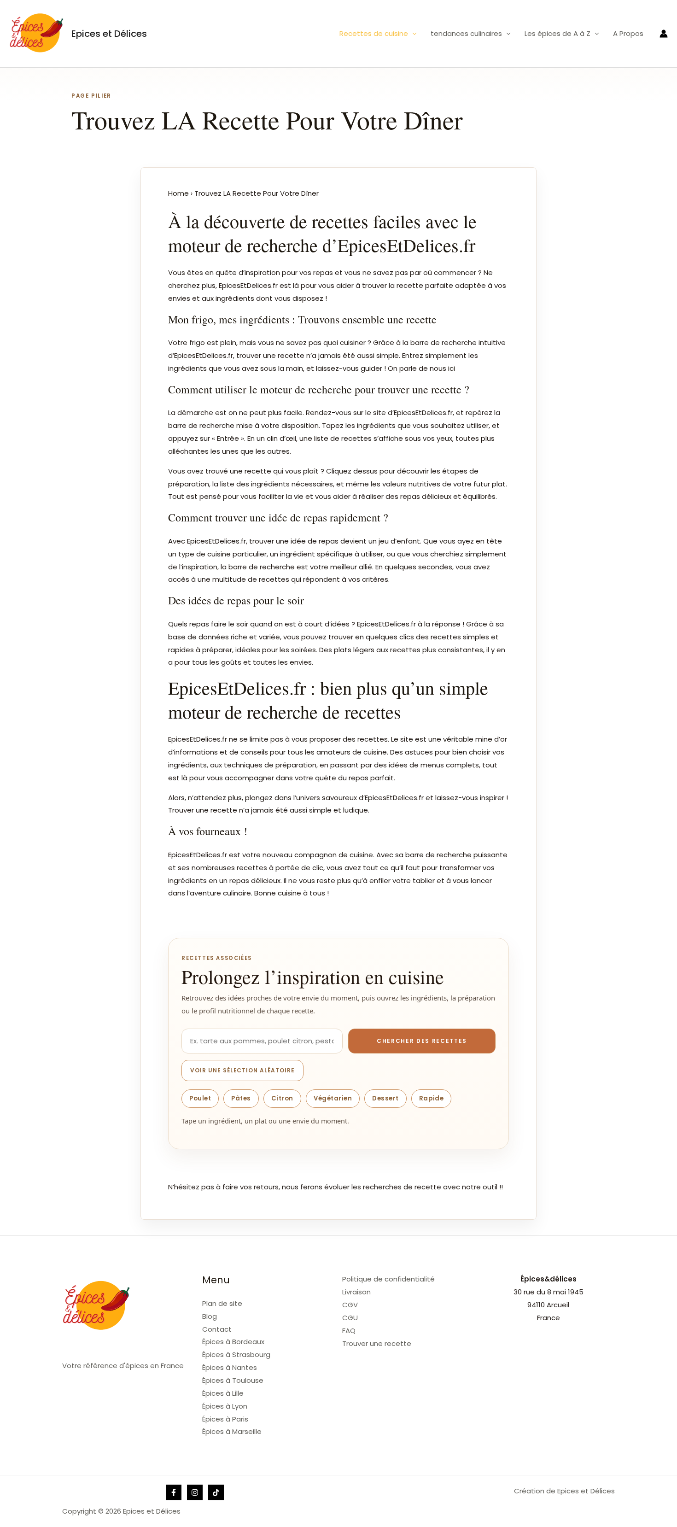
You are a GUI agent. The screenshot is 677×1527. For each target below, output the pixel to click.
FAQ (349, 1330)
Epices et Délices (109, 33)
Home (178, 193)
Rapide (431, 1098)
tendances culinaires (466, 33)
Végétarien (333, 1098)
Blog (209, 1316)
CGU (350, 1317)
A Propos (628, 33)
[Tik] (216, 1492)
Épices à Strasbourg (236, 1354)
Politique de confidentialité (388, 1279)
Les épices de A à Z (557, 33)
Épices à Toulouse (232, 1380)
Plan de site (222, 1303)
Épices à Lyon (224, 1406)
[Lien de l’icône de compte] (663, 33)
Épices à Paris (225, 1419)
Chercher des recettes (422, 1041)
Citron (282, 1098)
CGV (350, 1305)
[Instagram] (195, 1492)
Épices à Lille (223, 1393)
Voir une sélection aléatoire (242, 1070)
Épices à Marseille (232, 1431)
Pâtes (241, 1098)
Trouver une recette (376, 1343)
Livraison (356, 1292)
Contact (217, 1329)
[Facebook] (173, 1492)
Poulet (200, 1098)
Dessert (385, 1098)
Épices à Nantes (229, 1367)
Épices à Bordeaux (233, 1341)
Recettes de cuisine (373, 33)
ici (451, 368)
